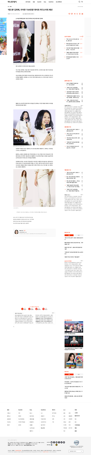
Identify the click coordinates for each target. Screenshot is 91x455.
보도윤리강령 (58, 450)
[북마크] (80, 14)
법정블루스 (32, 422)
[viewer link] (54, 61)
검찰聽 (31, 425)
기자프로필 (77, 425)
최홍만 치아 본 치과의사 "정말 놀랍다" (72, 257)
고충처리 (54, 450)
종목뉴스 (9, 416)
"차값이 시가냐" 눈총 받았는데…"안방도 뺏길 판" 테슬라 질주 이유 (73, 89)
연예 (10, 6)
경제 (69, 413)
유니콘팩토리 (59, 2)
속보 (64, 431)
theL (45, 2)
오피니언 (70, 428)
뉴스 (42, 413)
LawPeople (32, 428)
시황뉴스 (9, 413)
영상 (75, 419)
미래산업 (65, 428)
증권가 (8, 425)
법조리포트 (32, 416)
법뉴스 (31, 413)
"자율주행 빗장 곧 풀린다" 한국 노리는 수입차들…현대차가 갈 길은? (73, 97)
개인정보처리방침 (18, 450)
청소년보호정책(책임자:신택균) (27, 450)
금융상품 (9, 419)
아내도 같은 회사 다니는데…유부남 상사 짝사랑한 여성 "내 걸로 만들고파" (72, 45)
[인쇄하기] (82, 14)
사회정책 (70, 419)
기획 (53, 422)
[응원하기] (24, 230)
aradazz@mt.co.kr (23, 232)
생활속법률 (32, 419)
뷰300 (19, 425)
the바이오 (51, 2)
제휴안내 (42, 450)
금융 (64, 413)
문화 (69, 422)
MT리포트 (28, 2)
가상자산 (9, 422)
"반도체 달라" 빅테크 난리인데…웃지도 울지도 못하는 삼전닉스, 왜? (73, 93)
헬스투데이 (43, 425)
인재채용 (13, 450)
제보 (76, 428)
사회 (64, 419)
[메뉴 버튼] (82, 1)
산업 (64, 416)
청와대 (19, 416)
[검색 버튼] (79, 1)
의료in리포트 (43, 419)
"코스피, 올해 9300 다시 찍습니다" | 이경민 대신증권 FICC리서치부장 (73, 349)
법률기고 (31, 431)
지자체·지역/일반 (21, 422)
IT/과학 (64, 425)
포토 (75, 422)
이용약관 (34, 450)
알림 (76, 431)
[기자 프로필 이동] (16, 232)
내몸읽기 (42, 416)
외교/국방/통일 (21, 419)
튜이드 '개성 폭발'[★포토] (70, 333)
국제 (69, 425)
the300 (39, 2)
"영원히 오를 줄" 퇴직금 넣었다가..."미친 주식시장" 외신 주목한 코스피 (72, 54)
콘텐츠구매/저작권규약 (48, 450)
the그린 (43, 428)
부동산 (64, 422)
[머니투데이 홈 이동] (12, 440)
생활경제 (70, 416)
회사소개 (9, 450)
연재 (53, 419)
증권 (34, 2)
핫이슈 (53, 416)
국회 (19, 413)
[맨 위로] (88, 449)
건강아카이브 (43, 422)
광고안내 (38, 450)
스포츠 (76, 413)
